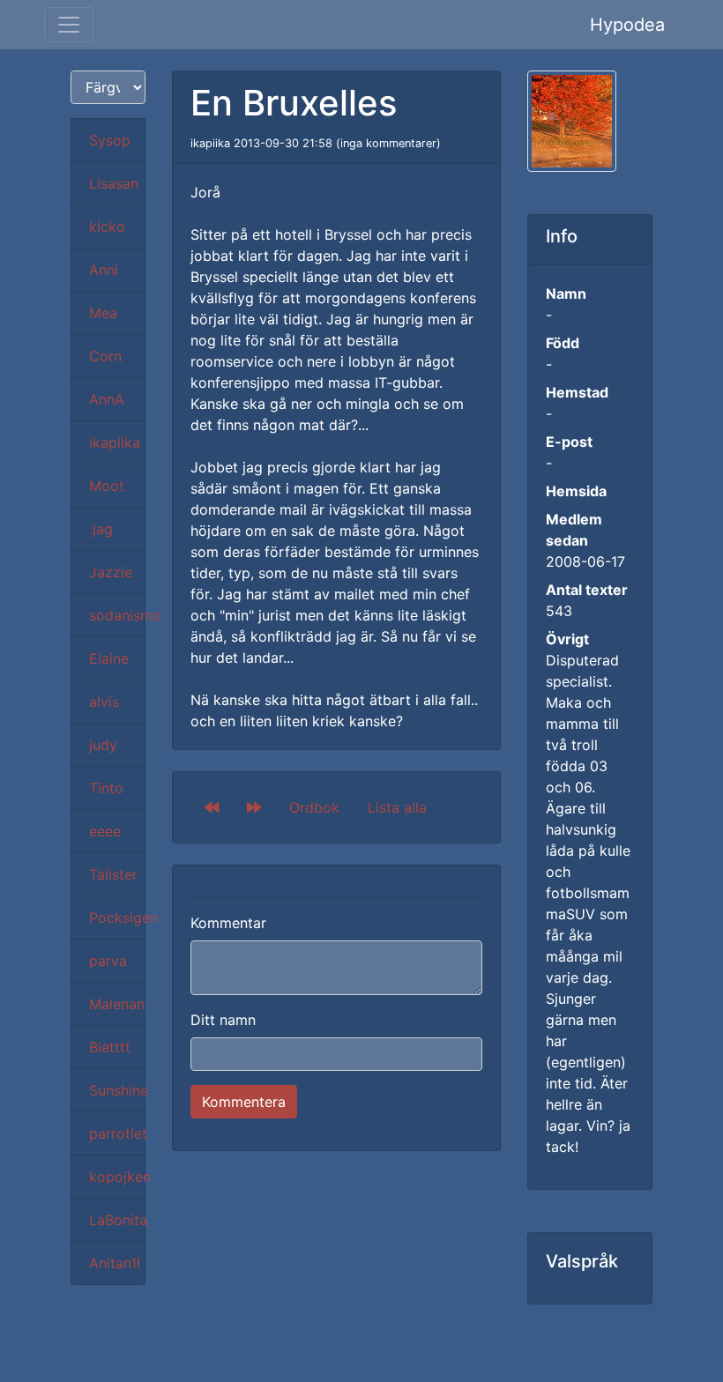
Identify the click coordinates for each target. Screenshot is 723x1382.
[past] (254, 807)
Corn (105, 356)
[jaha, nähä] (211, 807)
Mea (103, 313)
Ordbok (314, 807)
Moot (106, 485)
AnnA (106, 399)
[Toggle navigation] (68, 24)
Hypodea (627, 24)
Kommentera (244, 1102)
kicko (107, 226)
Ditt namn (223, 1020)
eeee (105, 831)
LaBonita (117, 1220)
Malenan (117, 1004)
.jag (101, 529)
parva (108, 961)
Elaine (109, 658)
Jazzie (110, 572)
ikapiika (114, 442)
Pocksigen (117, 917)
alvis (104, 701)
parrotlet (117, 1133)
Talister (113, 874)
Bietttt (109, 1047)
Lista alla (397, 807)
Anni (103, 270)
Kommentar (228, 923)
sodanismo (117, 615)
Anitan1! (114, 1263)
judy (103, 745)
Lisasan (113, 183)
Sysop (109, 140)
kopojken (117, 1176)
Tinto (106, 788)
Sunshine (117, 1090)
